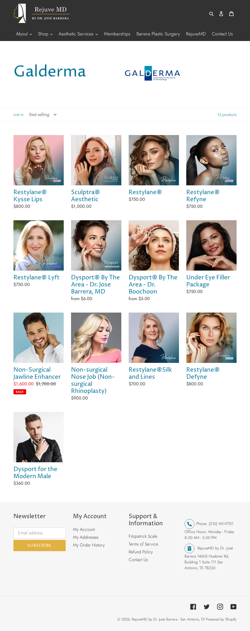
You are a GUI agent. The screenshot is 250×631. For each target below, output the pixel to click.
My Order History (89, 545)
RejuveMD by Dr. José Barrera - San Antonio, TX (168, 619)
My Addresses (85, 537)
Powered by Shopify (221, 619)
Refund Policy (141, 552)
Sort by (18, 115)
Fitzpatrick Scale (143, 536)
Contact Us (138, 560)
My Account (84, 529)
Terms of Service (143, 544)
